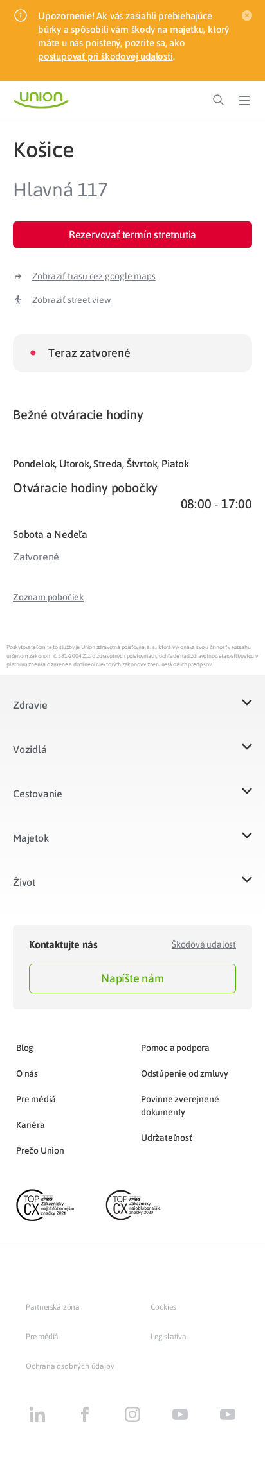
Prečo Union (40, 1150)
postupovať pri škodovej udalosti (105, 56)
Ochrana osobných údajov (70, 1366)
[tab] (132, 414)
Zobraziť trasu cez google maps (94, 276)
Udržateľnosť (166, 1138)
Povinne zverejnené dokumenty (180, 1105)
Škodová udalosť (204, 944)
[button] (48, 597)
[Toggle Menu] (244, 100)
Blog (24, 1048)
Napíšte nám (132, 978)
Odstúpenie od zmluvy (184, 1073)
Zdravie (30, 705)
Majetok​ (31, 838)
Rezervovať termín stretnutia (132, 234)
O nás (27, 1073)
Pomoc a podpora (175, 1048)
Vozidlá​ (30, 749)
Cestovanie (37, 793)
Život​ (24, 882)
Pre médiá (36, 1099)
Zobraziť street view (71, 300)
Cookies (163, 1307)
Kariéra (30, 1125)
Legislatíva (169, 1336)
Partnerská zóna (53, 1307)
